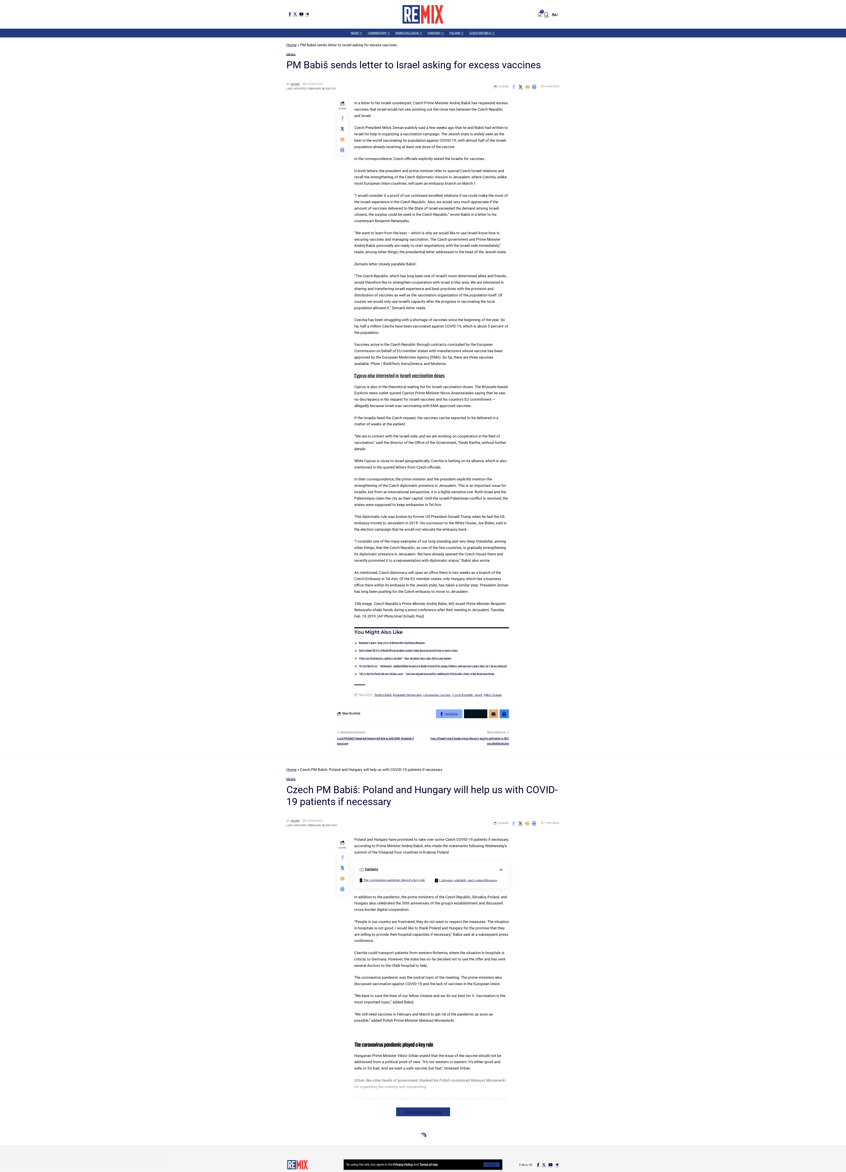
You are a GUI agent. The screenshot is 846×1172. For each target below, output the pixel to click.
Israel (478, 695)
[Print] (534, 86)
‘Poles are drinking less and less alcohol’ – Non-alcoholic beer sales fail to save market (405, 658)
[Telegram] (307, 14)
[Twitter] (295, 14)
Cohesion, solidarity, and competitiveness (468, 880)
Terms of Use (428, 1164)
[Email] (527, 86)
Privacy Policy (403, 1164)
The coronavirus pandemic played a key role (394, 880)
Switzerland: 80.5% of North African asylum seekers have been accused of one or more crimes (408, 650)
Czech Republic (462, 695)
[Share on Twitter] (521, 86)
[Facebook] (290, 14)
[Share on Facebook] (514, 86)
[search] (546, 14)
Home (291, 45)
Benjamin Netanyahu (407, 695)
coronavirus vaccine (437, 695)
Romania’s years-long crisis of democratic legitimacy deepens (392, 643)
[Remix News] (423, 14)
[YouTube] (301, 14)
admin (295, 84)
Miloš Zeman (493, 695)
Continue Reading (423, 1112)
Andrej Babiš (382, 695)
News (291, 54)
